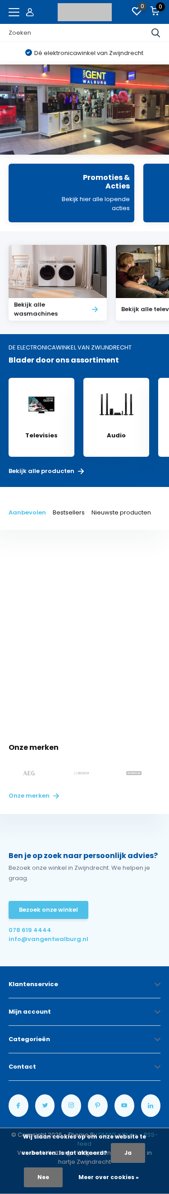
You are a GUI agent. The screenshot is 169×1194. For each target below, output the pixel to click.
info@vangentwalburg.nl (47, 939)
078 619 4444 (30, 930)
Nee (43, 1177)
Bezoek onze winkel (48, 909)
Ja (128, 1153)
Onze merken (30, 795)
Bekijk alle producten (42, 471)
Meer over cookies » (108, 1177)
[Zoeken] (155, 32)
